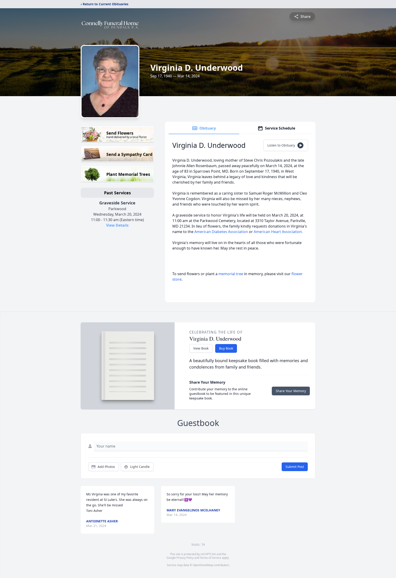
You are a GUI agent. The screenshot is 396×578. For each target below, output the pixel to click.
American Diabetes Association (221, 231)
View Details (117, 225)
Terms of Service (210, 558)
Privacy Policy (185, 558)
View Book (201, 348)
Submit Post (295, 466)
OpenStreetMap (203, 565)
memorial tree (230, 273)
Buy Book (226, 348)
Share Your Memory (291, 391)
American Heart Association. (278, 231)
